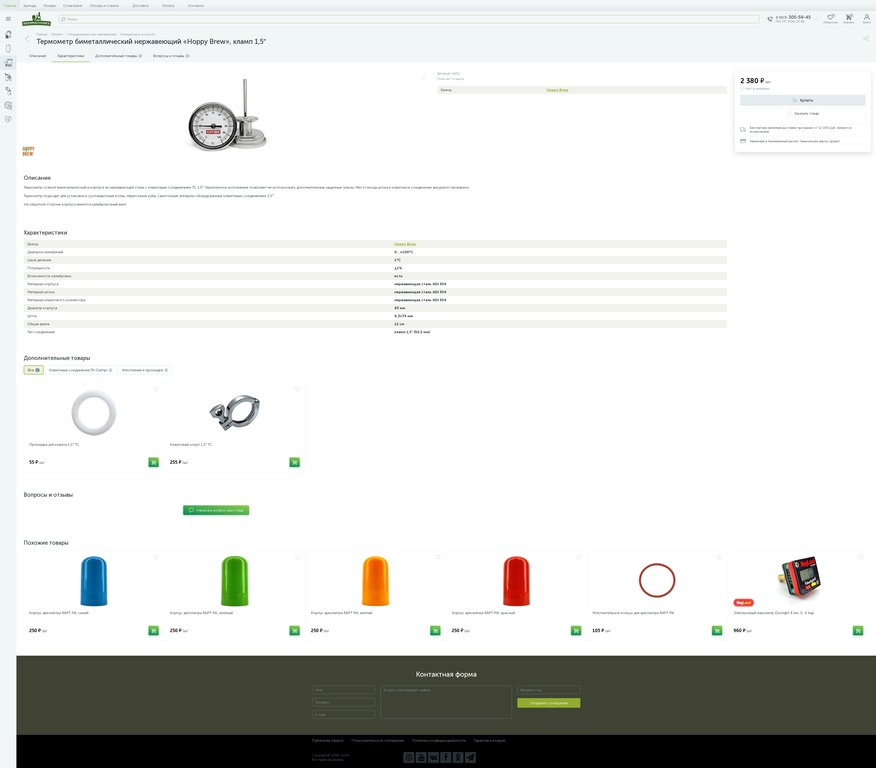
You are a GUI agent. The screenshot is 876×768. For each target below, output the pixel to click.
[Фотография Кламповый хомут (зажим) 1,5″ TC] (235, 413)
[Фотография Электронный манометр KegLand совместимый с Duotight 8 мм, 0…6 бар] (798, 581)
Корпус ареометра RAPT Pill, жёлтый (341, 613)
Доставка (141, 5)
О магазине (72, 5)
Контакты (196, 5)
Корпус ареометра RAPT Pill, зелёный (201, 613)
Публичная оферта (327, 740)
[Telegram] (470, 757)
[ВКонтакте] (433, 757)
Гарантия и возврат (490, 740)
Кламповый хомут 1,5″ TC (191, 444)
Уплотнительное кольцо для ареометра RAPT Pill (633, 613)
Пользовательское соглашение (378, 740)
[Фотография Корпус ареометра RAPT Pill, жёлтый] (376, 581)
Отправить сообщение (549, 703)
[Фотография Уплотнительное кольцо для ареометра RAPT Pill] (657, 581)
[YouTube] (421, 757)
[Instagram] (408, 757)
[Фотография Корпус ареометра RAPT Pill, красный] (516, 581)
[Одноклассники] (458, 757)
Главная (10, 5)
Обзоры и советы (104, 5)
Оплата (168, 5)
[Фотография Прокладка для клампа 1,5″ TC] (94, 413)
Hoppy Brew (557, 90)
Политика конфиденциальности (439, 740)
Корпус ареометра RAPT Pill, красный (483, 613)
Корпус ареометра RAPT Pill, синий (59, 613)
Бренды (29, 5)
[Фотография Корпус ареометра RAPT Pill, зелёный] (235, 581)
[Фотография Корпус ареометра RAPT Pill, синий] (94, 581)
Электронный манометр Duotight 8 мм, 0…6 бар (773, 613)
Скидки (50, 5)
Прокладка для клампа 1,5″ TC (54, 444)
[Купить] (154, 462)
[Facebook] (445, 757)
